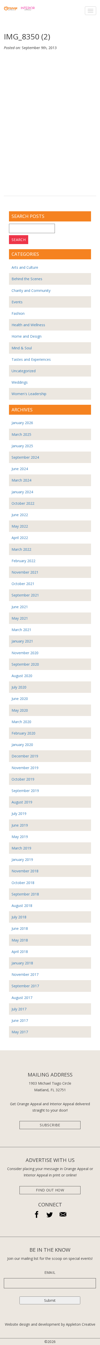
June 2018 (20, 928)
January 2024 (22, 491)
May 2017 (20, 1031)
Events (17, 302)
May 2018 (20, 940)
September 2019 (25, 790)
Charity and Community (31, 290)
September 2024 (25, 457)
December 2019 (25, 756)
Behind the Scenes (27, 278)
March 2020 (21, 721)
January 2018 (22, 963)
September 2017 (25, 985)
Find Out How (50, 1190)
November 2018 (25, 871)
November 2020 (25, 652)
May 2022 (20, 526)
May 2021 (20, 618)
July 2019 (19, 813)
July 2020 (19, 687)
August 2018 (22, 905)
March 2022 (21, 549)
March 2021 (21, 629)
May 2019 (20, 836)
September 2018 (25, 894)
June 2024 (20, 468)
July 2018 (19, 917)
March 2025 (21, 434)
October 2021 (23, 583)
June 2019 (20, 825)
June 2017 (20, 1020)
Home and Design (27, 336)
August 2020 (22, 675)
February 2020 (23, 733)
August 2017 (22, 997)
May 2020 (20, 710)
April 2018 (20, 951)
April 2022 (20, 537)
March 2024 (21, 480)
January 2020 (22, 744)
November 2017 (25, 974)
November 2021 (25, 572)
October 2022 (23, 503)
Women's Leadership (29, 393)
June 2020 (20, 698)
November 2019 (25, 767)
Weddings (20, 382)
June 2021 (20, 606)
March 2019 (21, 848)
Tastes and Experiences (31, 359)
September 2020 (25, 664)
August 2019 (22, 802)
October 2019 (23, 779)
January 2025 (22, 445)
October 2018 (23, 882)
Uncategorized (24, 370)
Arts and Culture (25, 267)
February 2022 (23, 560)
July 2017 (19, 1009)
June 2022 (20, 514)
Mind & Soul (22, 348)
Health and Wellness (28, 324)
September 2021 (25, 595)
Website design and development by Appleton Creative (50, 1324)
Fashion (18, 313)
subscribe (50, 1125)
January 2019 (22, 859)
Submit (50, 1300)
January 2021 (22, 641)
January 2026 (22, 422)
